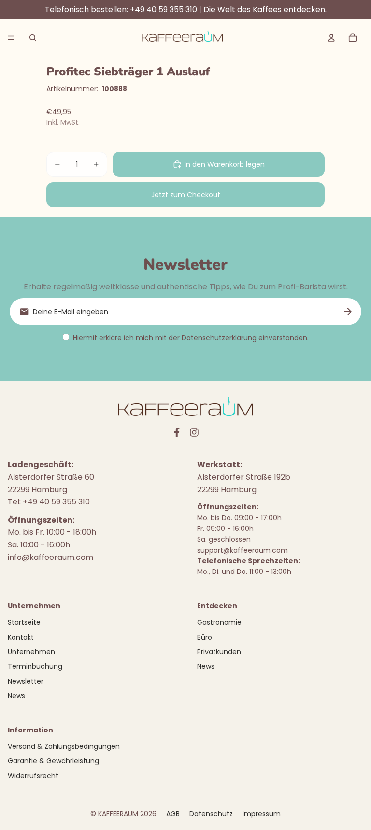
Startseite (24, 622)
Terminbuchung (35, 666)
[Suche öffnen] (32, 37)
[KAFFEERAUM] (182, 37)
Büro (204, 637)
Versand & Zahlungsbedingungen (64, 746)
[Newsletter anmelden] (347, 311)
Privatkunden (219, 652)
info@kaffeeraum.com (50, 557)
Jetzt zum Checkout (185, 195)
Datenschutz (211, 813)
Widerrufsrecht (33, 776)
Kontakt (21, 637)
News (16, 696)
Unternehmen (31, 652)
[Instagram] (194, 432)
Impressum (262, 813)
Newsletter (25, 681)
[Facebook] (177, 432)
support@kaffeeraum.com (242, 550)
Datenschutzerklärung (219, 338)
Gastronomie (219, 622)
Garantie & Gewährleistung (53, 761)
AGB (173, 813)
